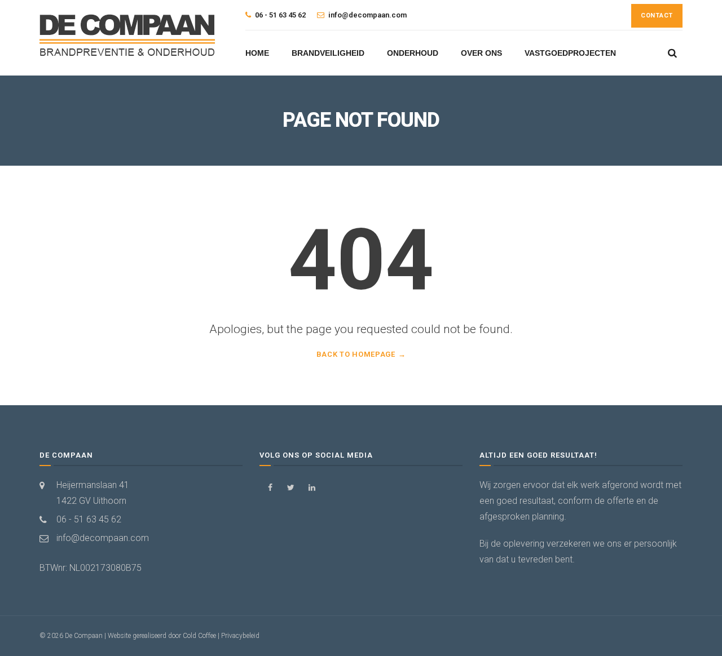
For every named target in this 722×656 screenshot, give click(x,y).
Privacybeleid (240, 636)
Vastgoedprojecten (570, 52)
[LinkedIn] (311, 487)
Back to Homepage (355, 354)
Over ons (481, 52)
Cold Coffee (199, 636)
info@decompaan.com (102, 538)
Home (257, 52)
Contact (657, 15)
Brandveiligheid (328, 52)
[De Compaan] (128, 35)
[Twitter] (290, 487)
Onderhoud (412, 52)
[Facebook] (269, 487)
